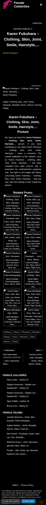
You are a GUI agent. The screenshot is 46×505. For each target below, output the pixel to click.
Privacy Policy (27, 485)
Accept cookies (28, 501)
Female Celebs (12, 412)
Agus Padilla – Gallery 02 (18, 401)
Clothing (7, 332)
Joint (15, 337)
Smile (15, 342)
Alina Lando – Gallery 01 (17, 380)
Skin (33, 337)
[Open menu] (41, 4)
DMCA (15, 485)
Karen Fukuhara (10, 53)
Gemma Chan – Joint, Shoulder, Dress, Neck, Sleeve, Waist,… (35, 357)
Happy (7, 337)
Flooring (25, 332)
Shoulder (24, 337)
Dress (16, 332)
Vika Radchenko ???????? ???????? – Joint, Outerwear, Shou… (11, 357)
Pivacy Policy (36, 497)
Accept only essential (11, 501)
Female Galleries (14, 375)
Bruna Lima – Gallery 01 (17, 406)
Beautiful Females (22, 29)
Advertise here (37, 23)
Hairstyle (36, 332)
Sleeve (7, 342)
